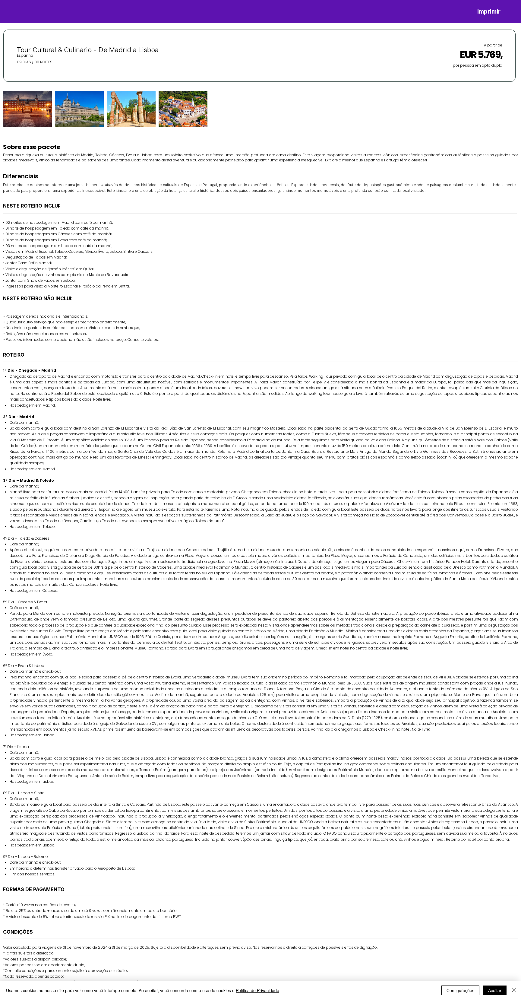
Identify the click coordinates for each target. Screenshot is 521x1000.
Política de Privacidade (257, 990)
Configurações (460, 990)
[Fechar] (513, 990)
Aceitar (494, 990)
